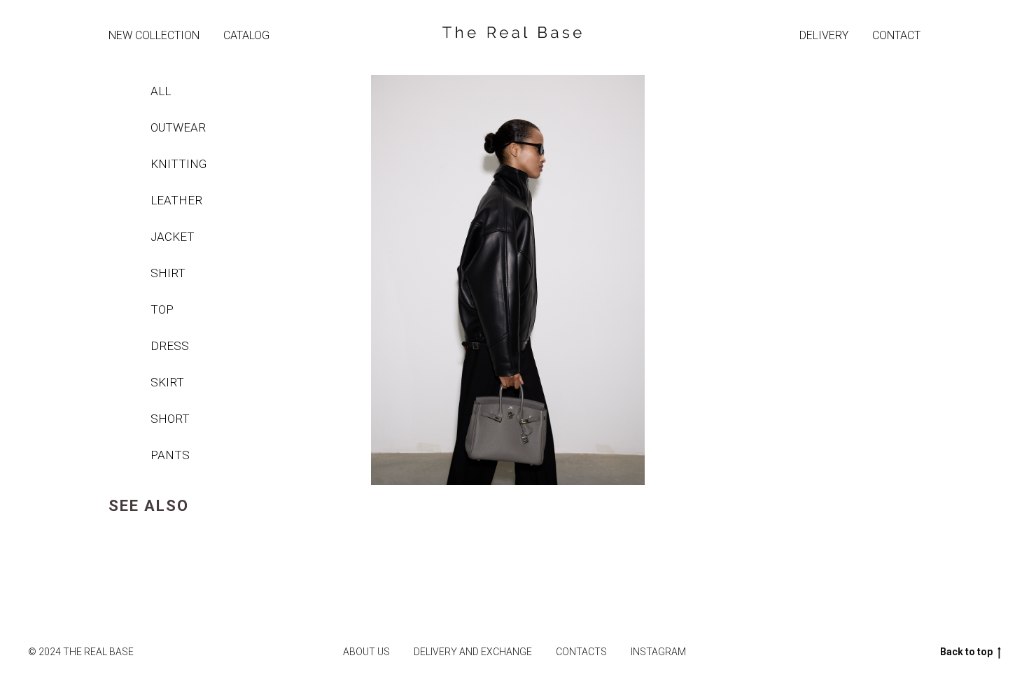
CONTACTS (581, 651)
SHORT (170, 419)
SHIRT (168, 273)
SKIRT (167, 382)
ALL (160, 91)
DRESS (169, 346)
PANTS (170, 455)
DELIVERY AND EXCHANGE (473, 651)
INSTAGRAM (658, 651)
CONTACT (896, 35)
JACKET (172, 237)
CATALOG (246, 35)
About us (366, 651)
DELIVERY (823, 35)
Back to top (966, 651)
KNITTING (178, 164)
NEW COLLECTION (154, 35)
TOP (162, 309)
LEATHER (176, 200)
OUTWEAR (178, 127)
